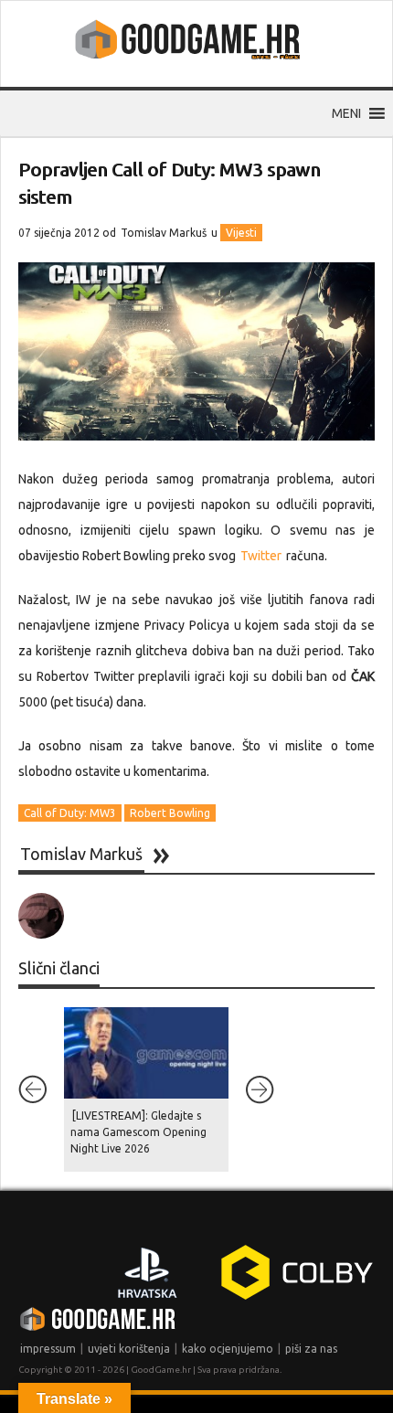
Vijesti (241, 233)
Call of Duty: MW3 (70, 813)
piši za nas (311, 1349)
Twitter (260, 555)
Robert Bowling (170, 813)
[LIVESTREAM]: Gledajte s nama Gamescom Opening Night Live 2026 (138, 1132)
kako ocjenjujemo (227, 1349)
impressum (48, 1349)
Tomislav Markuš (164, 233)
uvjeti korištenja (129, 1349)
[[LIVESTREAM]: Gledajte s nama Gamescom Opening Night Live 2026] (146, 1053)
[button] (346, 113)
